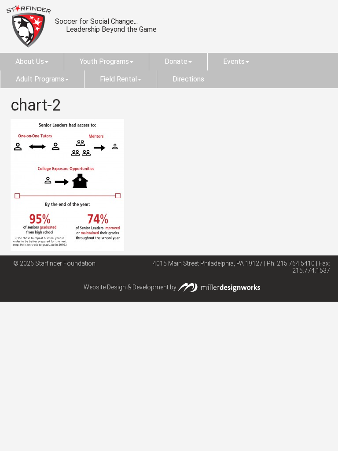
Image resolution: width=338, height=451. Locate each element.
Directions (188, 79)
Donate (176, 61)
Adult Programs (40, 79)
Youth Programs (104, 61)
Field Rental (118, 79)
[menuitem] (32, 61)
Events (234, 61)
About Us (29, 61)
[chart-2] (67, 184)
